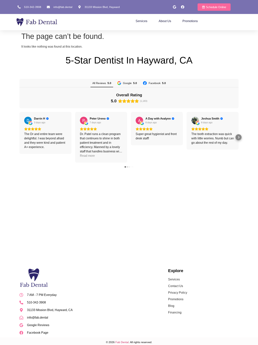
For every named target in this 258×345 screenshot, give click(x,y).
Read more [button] (87, 155)
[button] (19, 137)
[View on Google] (28, 120)
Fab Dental (122, 342)
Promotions (190, 21)
